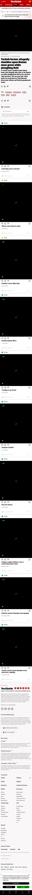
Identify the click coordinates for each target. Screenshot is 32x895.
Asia (2, 796)
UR (28, 688)
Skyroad (24, 867)
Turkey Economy (20, 798)
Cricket (3, 838)
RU (26, 688)
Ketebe (12, 867)
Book (17, 808)
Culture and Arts (20, 812)
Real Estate (19, 796)
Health (18, 816)
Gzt (2, 867)
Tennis (3, 834)
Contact (12, 849)
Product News (4, 812)
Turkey (24, 92)
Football (3, 828)
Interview (18, 818)
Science (3, 814)
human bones (17, 92)
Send (28, 111)
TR (15, 688)
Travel (18, 820)
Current (18, 814)
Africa (2, 792)
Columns (3, 785)
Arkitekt (3, 869)
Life (7, 11)
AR (20, 688)
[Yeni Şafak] (16, 2)
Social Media (4, 816)
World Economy (20, 800)
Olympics (3, 840)
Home (2, 11)
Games (3, 806)
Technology (4, 803)
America (3, 794)
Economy (19, 789)
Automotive (19, 792)
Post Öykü (10, 869)
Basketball (3, 830)
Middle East (4, 800)
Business (18, 794)
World (3, 789)
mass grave (9, 92)
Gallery (18, 781)
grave (8, 94)
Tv (17, 822)
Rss (19, 849)
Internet (3, 808)
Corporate (4, 849)
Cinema (18, 810)
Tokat (3, 94)
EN (18, 688)
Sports (3, 825)
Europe (3, 798)
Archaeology (19, 806)
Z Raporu (6, 867)
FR (23, 688)
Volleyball (3, 832)
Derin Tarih (18, 867)
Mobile (3, 810)
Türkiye (18, 777)
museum (14, 94)
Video (3, 781)
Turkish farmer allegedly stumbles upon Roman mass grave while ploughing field (21, 11)
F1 (1, 836)
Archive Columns (21, 785)
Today (3, 777)
